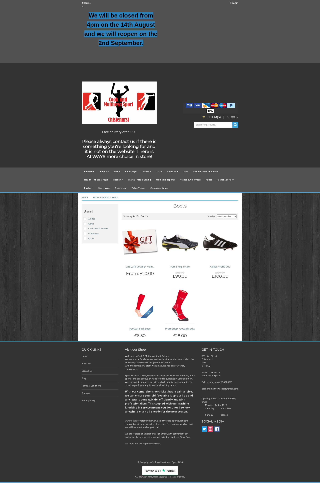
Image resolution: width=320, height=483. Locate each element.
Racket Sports (224, 179)
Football (171, 171)
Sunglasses (104, 188)
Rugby (87, 188)
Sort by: (211, 216)
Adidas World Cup (220, 266)
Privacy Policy (88, 400)
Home (87, 2)
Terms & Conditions (91, 385)
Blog (84, 378)
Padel (209, 179)
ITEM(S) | (220, 117)
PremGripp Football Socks (180, 328)
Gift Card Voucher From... (140, 266)
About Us (86, 363)
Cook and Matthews (98, 228)
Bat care (104, 171)
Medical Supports (165, 179)
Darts (159, 171)
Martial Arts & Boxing (139, 179)
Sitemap (86, 393)
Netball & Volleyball (190, 179)
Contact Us (87, 370)
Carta (91, 223)
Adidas (91, 218)
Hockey (117, 179)
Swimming (120, 188)
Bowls (117, 171)
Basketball (89, 171)
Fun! (186, 171)
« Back (85, 197)
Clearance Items (159, 188)
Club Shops (131, 171)
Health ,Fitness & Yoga (96, 179)
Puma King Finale (180, 266)
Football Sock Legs (140, 328)
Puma (91, 238)
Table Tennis (138, 188)
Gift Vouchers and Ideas (205, 171)
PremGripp (93, 233)
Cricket (145, 171)
